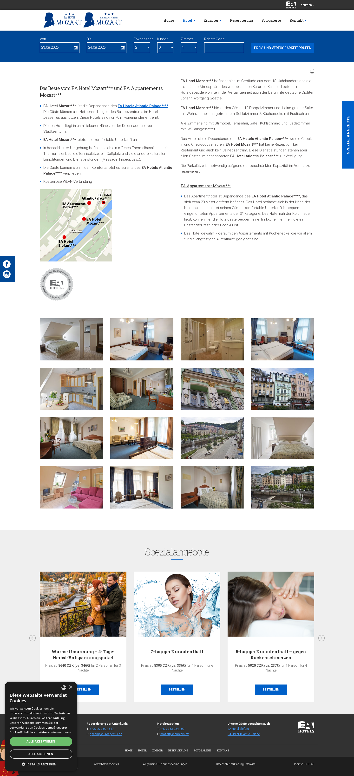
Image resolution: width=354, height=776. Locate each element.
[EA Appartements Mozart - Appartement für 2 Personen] (142, 438)
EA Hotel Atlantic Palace (244, 734)
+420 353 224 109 (172, 728)
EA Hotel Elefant (238, 728)
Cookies (251, 764)
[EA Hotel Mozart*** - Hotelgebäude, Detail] (212, 389)
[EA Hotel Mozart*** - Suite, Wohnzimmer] (71, 487)
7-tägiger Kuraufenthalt (177, 651)
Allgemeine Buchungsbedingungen (165, 764)
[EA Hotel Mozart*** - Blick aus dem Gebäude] (212, 438)
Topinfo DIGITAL (304, 764)
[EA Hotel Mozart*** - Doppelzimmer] (142, 389)
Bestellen (83, 689)
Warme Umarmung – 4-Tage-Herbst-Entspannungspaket (83, 654)
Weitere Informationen (55, 732)
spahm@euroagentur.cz (106, 734)
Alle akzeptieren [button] (40, 741)
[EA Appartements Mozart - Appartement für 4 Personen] (283, 339)
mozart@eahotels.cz (174, 734)
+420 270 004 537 (102, 728)
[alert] (41, 726)
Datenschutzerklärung (230, 764)
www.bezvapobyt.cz (106, 764)
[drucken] (312, 71)
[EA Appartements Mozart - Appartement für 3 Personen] (142, 339)
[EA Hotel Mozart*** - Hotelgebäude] (283, 389)
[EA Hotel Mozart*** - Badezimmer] (212, 339)
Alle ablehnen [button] (40, 754)
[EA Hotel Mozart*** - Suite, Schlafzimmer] (71, 339)
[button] (41, 764)
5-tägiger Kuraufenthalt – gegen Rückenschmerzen (271, 654)
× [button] (70, 687)
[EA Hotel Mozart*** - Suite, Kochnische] (71, 389)
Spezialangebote (348, 135)
